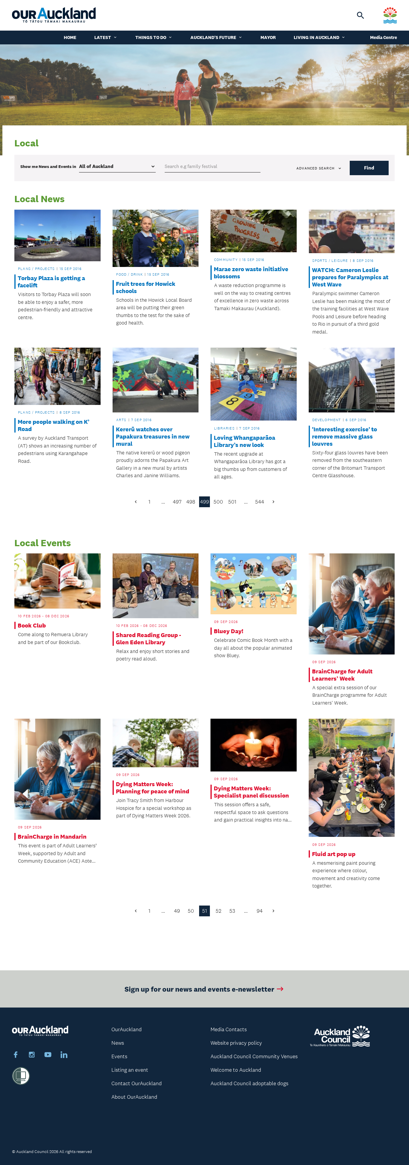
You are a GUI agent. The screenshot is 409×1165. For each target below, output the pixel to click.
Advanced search (315, 168)
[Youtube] (47, 1055)
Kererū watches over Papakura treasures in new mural (153, 436)
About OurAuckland (134, 1097)
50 (191, 911)
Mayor (268, 37)
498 (190, 502)
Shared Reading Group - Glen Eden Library (148, 638)
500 (218, 502)
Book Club (32, 625)
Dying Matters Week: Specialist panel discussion (251, 792)
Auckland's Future (213, 37)
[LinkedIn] (64, 1055)
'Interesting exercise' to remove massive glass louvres (344, 436)
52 (218, 911)
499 (204, 502)
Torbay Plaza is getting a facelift (51, 281)
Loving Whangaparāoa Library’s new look (244, 441)
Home (70, 37)
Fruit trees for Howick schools (145, 287)
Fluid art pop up (333, 854)
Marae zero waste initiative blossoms (251, 272)
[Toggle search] (360, 15)
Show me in (48, 166)
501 (232, 502)
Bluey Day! (228, 631)
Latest (102, 37)
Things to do (150, 37)
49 (177, 911)
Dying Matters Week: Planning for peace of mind (152, 787)
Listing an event (129, 1070)
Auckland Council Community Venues (254, 1056)
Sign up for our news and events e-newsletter (199, 988)
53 (232, 911)
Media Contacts (228, 1029)
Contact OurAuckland (136, 1083)
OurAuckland (126, 1029)
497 (177, 502)
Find (369, 168)
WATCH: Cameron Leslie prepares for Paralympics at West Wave (350, 277)
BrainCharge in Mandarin (52, 836)
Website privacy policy (236, 1043)
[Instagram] (31, 1055)
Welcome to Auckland (235, 1070)
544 (259, 502)
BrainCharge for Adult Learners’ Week (342, 675)
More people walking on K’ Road (54, 425)
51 (204, 911)
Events (119, 1056)
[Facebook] (15, 1055)
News (117, 1043)
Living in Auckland (316, 37)
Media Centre (383, 37)
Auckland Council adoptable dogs (249, 1083)
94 (260, 911)
